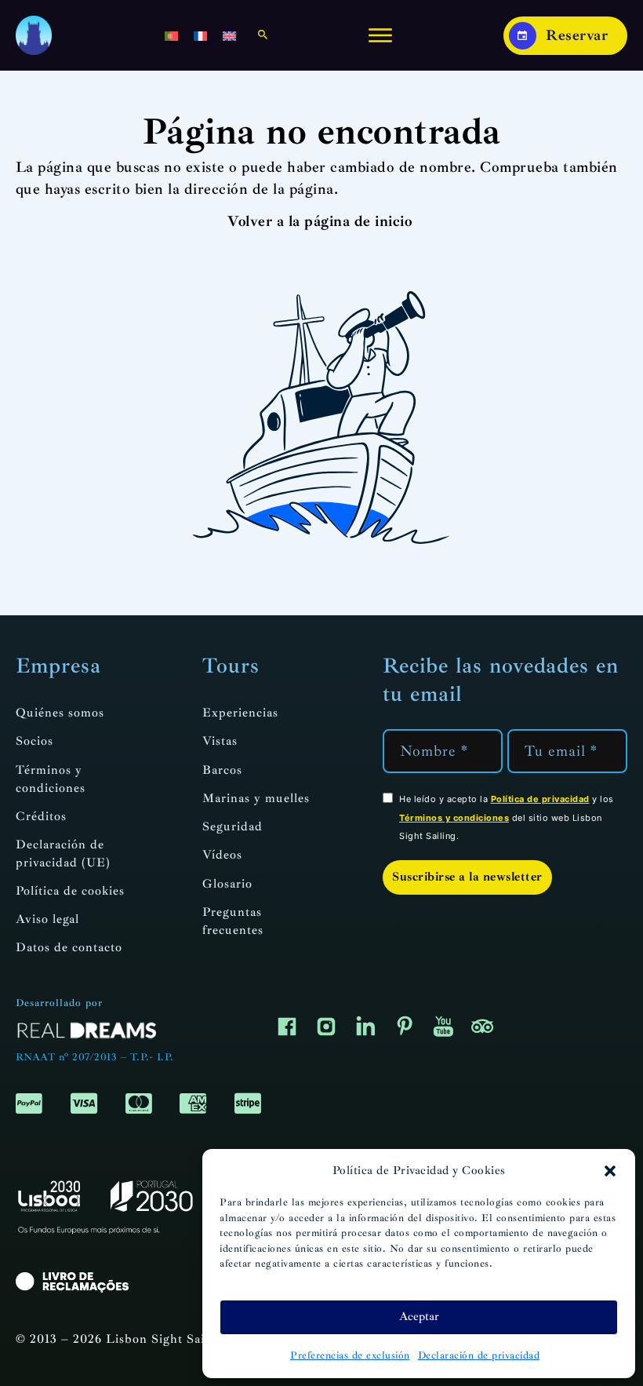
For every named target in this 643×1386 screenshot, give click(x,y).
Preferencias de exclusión (350, 1355)
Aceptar (419, 1316)
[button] (610, 1171)
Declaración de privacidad (479, 1355)
